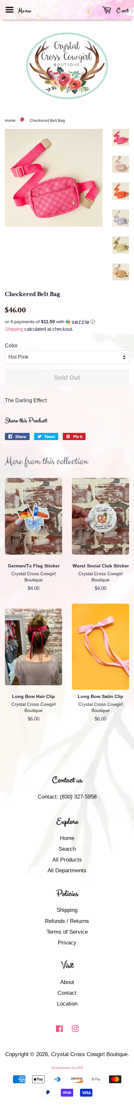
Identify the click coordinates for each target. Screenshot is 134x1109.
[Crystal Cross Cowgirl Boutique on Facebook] (59, 1030)
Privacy (67, 943)
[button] (67, 322)
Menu (24, 10)
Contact (67, 993)
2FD (80, 1067)
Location (67, 1004)
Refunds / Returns (67, 921)
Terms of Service (67, 932)
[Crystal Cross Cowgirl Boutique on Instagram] (75, 1030)
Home (10, 120)
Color (11, 345)
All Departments (67, 870)
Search (67, 849)
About (67, 982)
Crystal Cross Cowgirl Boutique (89, 1054)
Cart (121, 10)
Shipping (14, 329)
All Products (67, 860)
